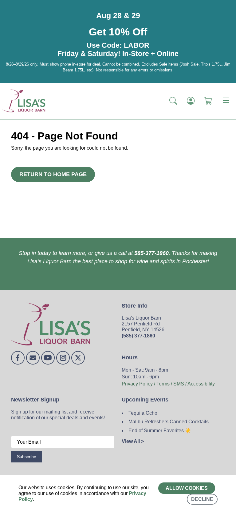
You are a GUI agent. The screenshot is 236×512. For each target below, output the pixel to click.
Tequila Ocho (142, 413)
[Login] (190, 100)
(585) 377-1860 (138, 335)
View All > (133, 441)
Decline (202, 499)
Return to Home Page (53, 174)
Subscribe (26, 456)
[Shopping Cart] (208, 100)
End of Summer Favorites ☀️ (159, 430)
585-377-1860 (151, 253)
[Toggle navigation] (226, 101)
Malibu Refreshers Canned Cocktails (168, 421)
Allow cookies (187, 488)
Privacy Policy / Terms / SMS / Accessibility (168, 383)
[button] (173, 100)
